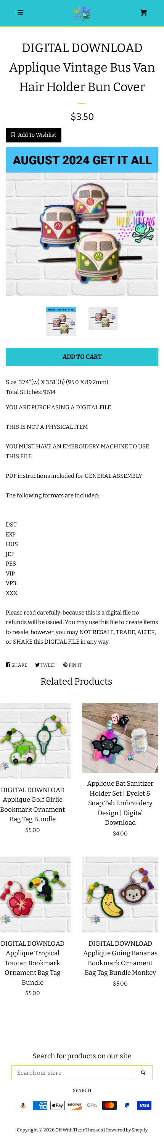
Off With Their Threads (79, 1130)
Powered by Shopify (127, 1130)
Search (82, 1090)
